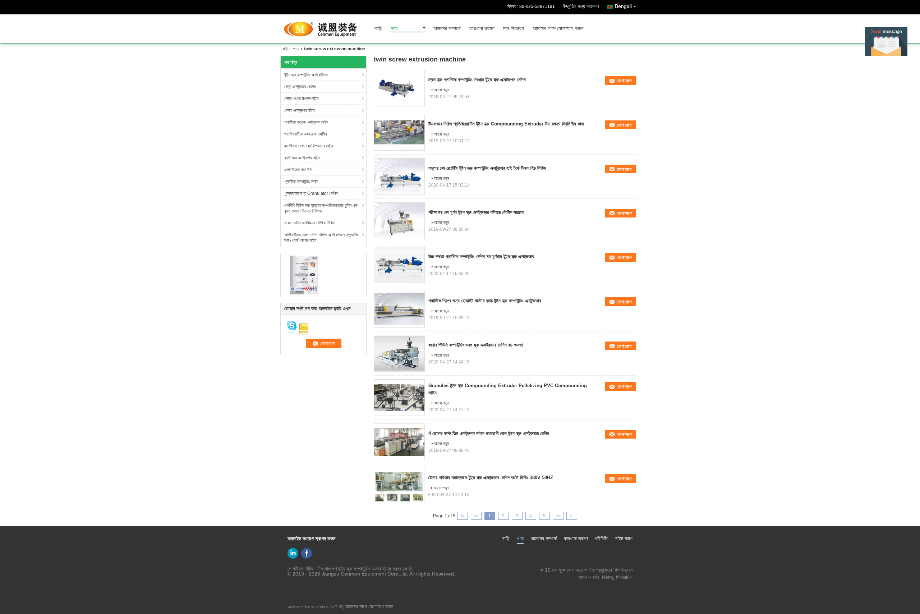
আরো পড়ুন (441, 89)
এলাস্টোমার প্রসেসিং (298, 169)
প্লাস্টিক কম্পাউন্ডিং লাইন (301, 181)
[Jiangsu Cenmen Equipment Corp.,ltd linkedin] (293, 553)
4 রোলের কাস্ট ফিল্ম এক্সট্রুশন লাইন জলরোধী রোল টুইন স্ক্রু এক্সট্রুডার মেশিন (488, 433)
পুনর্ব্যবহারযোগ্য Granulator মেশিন (310, 193)
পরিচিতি (601, 538)
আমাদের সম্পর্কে (447, 28)
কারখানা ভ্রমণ (481, 28)
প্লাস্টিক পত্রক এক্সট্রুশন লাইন (306, 122)
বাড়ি (378, 28)
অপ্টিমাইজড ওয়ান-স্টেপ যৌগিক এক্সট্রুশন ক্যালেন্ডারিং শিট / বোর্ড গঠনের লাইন (321, 237)
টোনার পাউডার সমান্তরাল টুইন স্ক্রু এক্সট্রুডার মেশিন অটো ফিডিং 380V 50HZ (490, 477)
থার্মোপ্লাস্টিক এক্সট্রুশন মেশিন (305, 134)
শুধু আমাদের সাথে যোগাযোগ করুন (366, 606)
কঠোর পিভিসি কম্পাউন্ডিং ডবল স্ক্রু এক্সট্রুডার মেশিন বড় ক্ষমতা (475, 345)
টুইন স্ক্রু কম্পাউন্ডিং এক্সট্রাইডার (306, 74)
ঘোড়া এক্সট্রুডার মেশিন (300, 86)
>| (572, 515)
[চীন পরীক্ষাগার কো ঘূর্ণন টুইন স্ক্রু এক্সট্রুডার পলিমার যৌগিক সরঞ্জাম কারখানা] (399, 220)
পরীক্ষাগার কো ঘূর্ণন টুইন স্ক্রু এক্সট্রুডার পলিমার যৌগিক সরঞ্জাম (476, 212)
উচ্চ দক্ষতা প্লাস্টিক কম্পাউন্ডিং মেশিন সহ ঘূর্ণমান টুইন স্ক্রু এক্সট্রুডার (481, 256)
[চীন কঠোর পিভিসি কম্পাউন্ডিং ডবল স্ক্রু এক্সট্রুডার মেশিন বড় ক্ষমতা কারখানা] (399, 353)
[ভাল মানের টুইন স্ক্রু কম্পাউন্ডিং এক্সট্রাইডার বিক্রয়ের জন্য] (303, 274)
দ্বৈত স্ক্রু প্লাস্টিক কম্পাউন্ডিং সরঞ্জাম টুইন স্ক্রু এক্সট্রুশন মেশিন (477, 79)
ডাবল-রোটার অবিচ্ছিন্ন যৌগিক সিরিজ (309, 222)
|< (462, 515)
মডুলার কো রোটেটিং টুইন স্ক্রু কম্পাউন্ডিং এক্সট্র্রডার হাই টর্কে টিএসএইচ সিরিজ (487, 168)
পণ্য (394, 28)
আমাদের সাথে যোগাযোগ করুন (558, 28)
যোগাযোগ (624, 80)
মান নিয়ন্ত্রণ (513, 28)
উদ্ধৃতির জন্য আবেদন (581, 6)
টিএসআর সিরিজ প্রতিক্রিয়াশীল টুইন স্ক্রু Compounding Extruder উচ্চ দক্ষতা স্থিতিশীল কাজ (506, 124)
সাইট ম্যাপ (623, 538)
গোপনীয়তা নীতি (300, 569)
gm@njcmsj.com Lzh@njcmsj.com (593, 584)
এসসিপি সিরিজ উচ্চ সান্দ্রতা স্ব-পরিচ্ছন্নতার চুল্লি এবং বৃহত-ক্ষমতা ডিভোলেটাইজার (321, 208)
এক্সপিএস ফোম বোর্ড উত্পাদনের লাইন (308, 145)
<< (476, 515)
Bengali (623, 6)
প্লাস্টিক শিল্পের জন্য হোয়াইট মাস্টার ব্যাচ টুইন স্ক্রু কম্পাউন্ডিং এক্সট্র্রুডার (484, 300)
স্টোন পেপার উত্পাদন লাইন (301, 98)
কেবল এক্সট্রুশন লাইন (299, 110)
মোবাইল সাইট (296, 591)
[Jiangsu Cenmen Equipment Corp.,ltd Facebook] (306, 553)
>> (558, 515)
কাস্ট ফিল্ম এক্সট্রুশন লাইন (301, 157)
